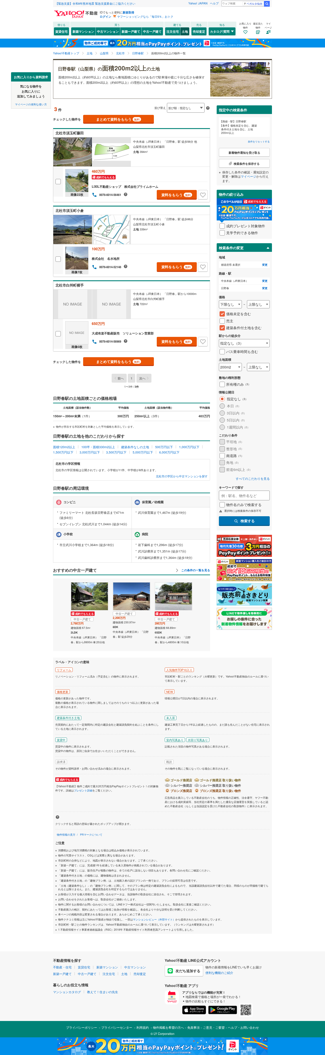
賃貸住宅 (61, 31)
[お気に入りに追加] (203, 195)
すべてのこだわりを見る (253, 478)
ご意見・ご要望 (214, 1027)
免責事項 (193, 1027)
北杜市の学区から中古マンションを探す (182, 476)
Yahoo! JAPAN (197, 3)
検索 (267, 4)
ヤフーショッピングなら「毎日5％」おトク (145, 16)
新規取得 (128, 12)
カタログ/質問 (219, 31)
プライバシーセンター (116, 1027)
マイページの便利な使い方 (31, 104)
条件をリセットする (259, 141)
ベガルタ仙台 (254, 3)
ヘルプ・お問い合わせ (243, 1027)
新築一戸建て (131, 31)
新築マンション (83, 31)
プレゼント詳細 (83, 790)
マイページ (248, 176)
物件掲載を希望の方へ (168, 1027)
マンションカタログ (67, 992)
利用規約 (142, 1027)
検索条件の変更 (231, 247)
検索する (248, 520)
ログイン (105, 16)
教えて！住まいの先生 (102, 992)
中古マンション (108, 31)
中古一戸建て (152, 31)
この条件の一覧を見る (195, 570)
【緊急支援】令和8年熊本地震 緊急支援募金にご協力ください (95, 3)
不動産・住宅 (62, 967)
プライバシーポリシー (81, 1027)
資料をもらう (176, 194)
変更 (265, 265)
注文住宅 (172, 31)
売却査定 (199, 31)
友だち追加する (188, 970)
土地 (185, 31)
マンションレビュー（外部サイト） (154, 919)
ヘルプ (214, 3)
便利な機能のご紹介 (219, 972)
